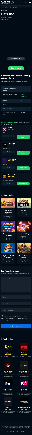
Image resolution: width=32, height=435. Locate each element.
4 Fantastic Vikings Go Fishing (8, 212)
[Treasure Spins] (4, 178)
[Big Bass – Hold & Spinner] (8, 253)
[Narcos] (24, 207)
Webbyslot (8, 7)
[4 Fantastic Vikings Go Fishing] (8, 207)
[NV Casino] (24, 387)
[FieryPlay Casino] (8, 369)
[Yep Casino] (8, 351)
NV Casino (24, 389)
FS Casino (24, 353)
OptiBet (10, 127)
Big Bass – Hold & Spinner (8, 256)
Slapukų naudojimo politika (13, 431)
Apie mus (23, 431)
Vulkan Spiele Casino (24, 407)
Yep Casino (8, 353)
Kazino (2, 7)
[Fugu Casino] (8, 387)
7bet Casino (11, 143)
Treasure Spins (12, 175)
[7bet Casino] (4, 146)
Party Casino (12, 159)
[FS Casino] (24, 351)
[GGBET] (8, 405)
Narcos (23, 210)
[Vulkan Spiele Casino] (24, 405)
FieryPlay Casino (8, 371)
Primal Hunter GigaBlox (23, 256)
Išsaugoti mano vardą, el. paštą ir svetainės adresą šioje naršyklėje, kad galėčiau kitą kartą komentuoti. (14, 318)
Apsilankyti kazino (23, 183)
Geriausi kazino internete (8, 122)
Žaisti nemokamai (16, 58)
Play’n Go (23, 88)
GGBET (8, 407)
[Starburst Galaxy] (24, 231)
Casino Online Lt (8, 2)
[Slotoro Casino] (24, 369)
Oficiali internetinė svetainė (23, 136)
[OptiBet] (4, 130)
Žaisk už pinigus (16, 68)
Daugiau (9, 136)
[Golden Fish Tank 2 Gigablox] (8, 231)
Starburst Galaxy (24, 234)
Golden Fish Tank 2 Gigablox (8, 234)
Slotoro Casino (24, 371)
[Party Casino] (4, 162)
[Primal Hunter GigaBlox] (24, 253)
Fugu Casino (8, 389)
